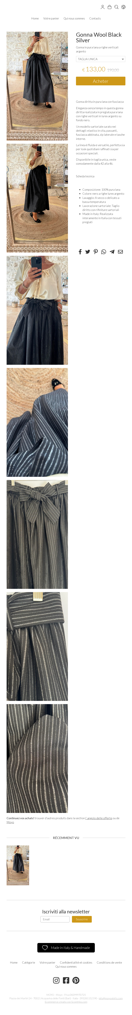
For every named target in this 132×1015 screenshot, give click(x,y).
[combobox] (100, 59)
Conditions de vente (109, 962)
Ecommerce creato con (66, 1001)
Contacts (95, 18)
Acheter (100, 81)
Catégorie (28, 962)
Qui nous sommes (74, 18)
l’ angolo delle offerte (98, 818)
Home (35, 18)
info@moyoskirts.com (111, 998)
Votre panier (51, 18)
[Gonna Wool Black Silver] (37, 86)
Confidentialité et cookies (76, 962)
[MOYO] (66, 7)
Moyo (10, 822)
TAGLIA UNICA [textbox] (88, 59)
